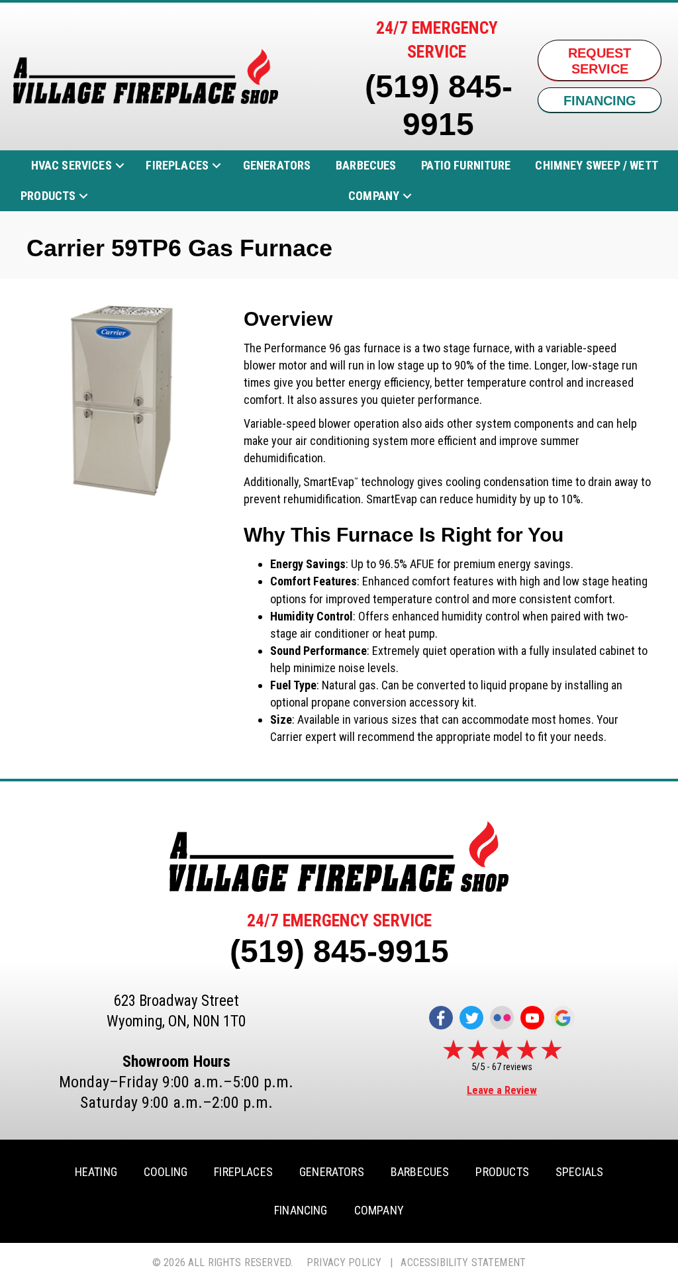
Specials (579, 1172)
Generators (277, 165)
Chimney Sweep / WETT (596, 165)
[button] (120, 165)
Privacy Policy (344, 1262)
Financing (301, 1210)
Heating (96, 1172)
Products (48, 196)
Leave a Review (502, 1090)
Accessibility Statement (463, 1262)
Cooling (165, 1172)
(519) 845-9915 (339, 951)
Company (373, 196)
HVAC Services (71, 165)
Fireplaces (177, 165)
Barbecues (366, 165)
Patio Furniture (465, 165)
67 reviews (512, 1066)
